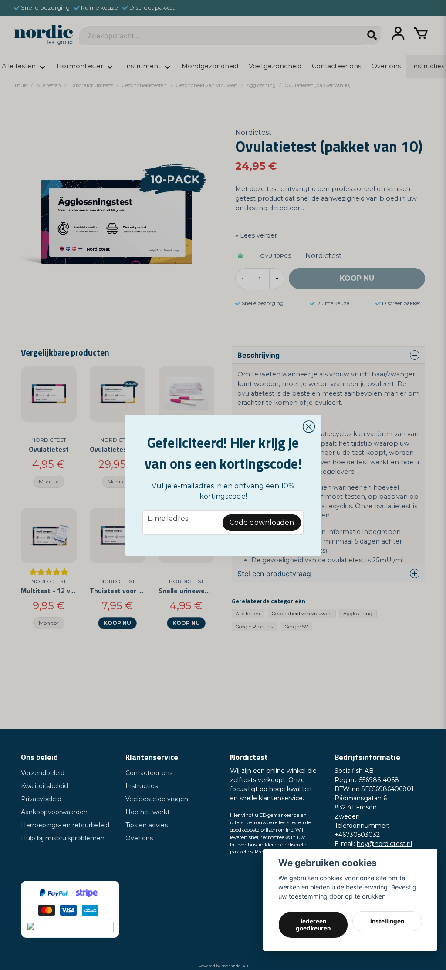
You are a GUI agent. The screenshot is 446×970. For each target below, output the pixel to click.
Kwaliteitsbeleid (44, 786)
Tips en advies (146, 825)
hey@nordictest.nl (384, 844)
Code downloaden (262, 522)
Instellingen (387, 921)
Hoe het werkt (147, 812)
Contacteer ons (148, 773)
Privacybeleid (41, 799)
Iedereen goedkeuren (313, 925)
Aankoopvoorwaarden (54, 812)
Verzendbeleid (42, 773)
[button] (309, 427)
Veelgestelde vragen (156, 799)
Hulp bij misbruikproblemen (63, 838)
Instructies (141, 786)
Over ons (139, 838)
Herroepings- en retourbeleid (65, 825)
